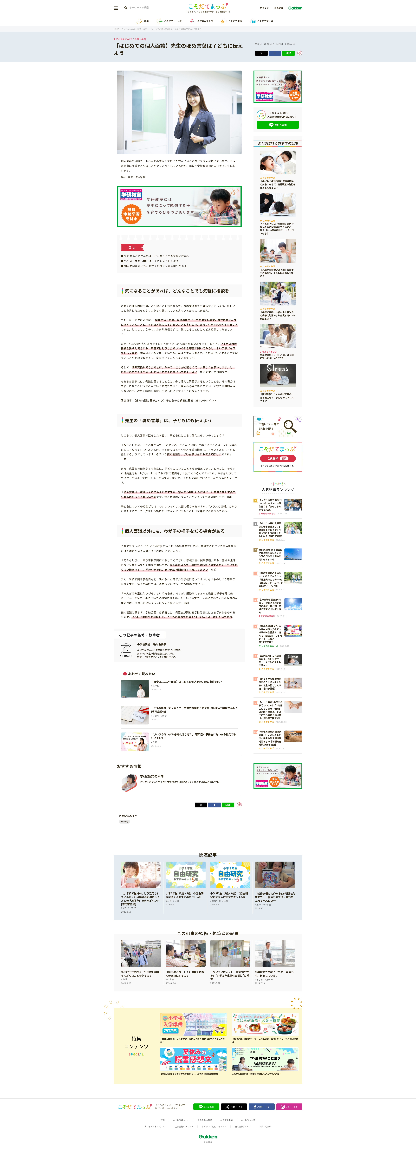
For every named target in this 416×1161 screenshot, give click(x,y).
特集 (146, 21)
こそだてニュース (173, 21)
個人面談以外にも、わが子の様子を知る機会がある (155, 266)
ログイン (264, 8)
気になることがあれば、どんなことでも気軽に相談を (157, 256)
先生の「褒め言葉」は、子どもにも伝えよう (151, 261)
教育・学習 (140, 39)
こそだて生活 (235, 21)
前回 (205, 161)
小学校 (125, 821)
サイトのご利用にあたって (214, 1126)
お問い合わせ (265, 1126)
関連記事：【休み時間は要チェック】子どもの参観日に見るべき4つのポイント (169, 400)
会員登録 (278, 8)
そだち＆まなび (205, 21)
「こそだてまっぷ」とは (155, 1126)
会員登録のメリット (184, 1126)
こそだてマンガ (265, 21)
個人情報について (243, 1126)
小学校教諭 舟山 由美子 (151, 644)
